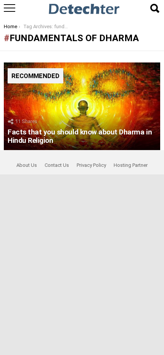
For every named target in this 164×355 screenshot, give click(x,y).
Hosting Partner (131, 165)
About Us (26, 165)
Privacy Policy (91, 165)
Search (154, 8)
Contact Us (57, 165)
